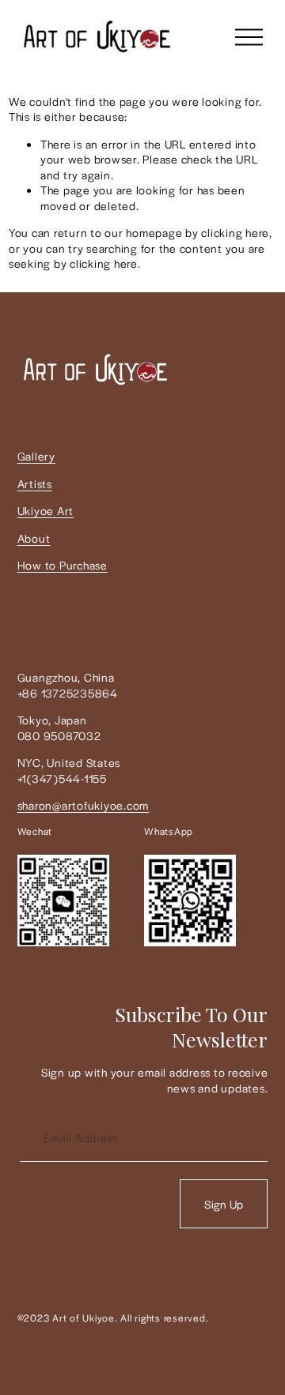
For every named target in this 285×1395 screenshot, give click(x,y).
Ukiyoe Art (45, 510)
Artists (34, 483)
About (34, 538)
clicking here (235, 232)
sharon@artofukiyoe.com (83, 805)
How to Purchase (62, 565)
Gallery (36, 456)
